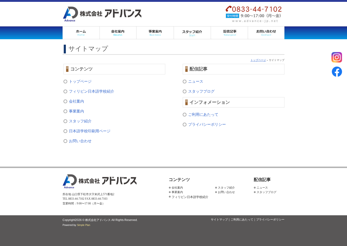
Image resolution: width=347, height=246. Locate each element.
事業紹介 (155, 32)
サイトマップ (219, 219)
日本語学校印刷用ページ (89, 131)
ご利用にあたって (203, 114)
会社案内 (118, 32)
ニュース (195, 81)
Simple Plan (83, 225)
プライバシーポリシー (207, 124)
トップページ (258, 60)
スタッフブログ (201, 91)
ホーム (81, 32)
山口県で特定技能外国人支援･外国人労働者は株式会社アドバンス (102, 14)
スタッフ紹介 (192, 32)
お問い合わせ (266, 32)
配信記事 (229, 32)
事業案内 (76, 111)
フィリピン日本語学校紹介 (91, 91)
